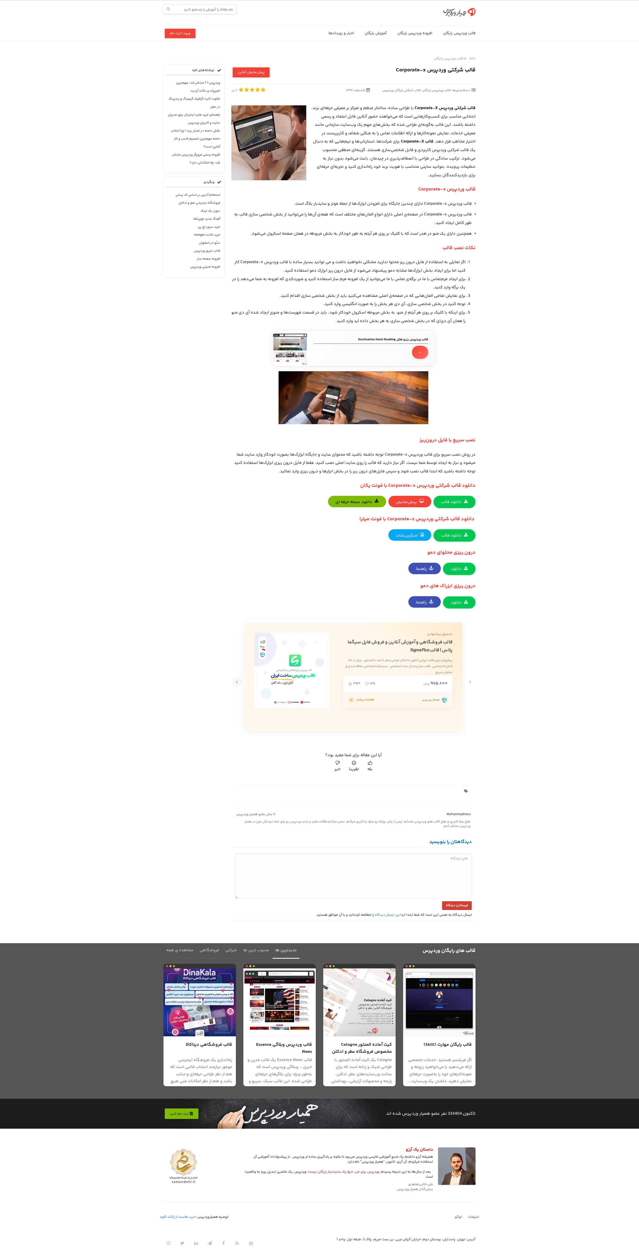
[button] (470, 682)
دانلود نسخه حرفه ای (353, 502)
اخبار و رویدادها (341, 33)
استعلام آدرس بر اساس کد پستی (197, 194)
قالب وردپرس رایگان (459, 33)
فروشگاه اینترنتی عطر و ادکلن (199, 202)
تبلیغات (473, 1217)
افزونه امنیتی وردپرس (205, 266)
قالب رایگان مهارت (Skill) (448, 1044)
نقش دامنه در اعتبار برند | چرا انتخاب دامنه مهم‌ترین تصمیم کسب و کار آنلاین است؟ (195, 138)
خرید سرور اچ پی (209, 226)
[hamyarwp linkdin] (196, 1243)
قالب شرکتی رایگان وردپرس (401, 90)
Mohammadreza (459, 814)
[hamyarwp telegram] (210, 1243)
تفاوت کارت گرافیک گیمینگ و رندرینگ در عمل (194, 102)
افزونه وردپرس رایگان (414, 33)
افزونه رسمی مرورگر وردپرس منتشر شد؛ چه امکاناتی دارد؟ (196, 158)
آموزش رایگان (376, 33)
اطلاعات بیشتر (365, 699)
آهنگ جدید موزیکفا (206, 218)
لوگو (458, 1217)
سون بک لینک (210, 210)
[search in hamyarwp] (168, 9)
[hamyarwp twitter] (182, 1243)
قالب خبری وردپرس (207, 250)
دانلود (456, 569)
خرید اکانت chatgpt (207, 234)
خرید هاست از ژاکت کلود (177, 1217)
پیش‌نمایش (406, 502)
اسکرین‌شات (407, 535)
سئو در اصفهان (209, 242)
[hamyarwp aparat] (251, 1243)
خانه (472, 58)
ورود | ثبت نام (180, 33)
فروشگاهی (209, 950)
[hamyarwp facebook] (223, 1243)
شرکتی (231, 950)
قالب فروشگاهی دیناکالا (209, 1044)
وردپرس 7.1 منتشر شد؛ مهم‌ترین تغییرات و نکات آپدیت (198, 86)
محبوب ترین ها (256, 950)
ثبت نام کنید (179, 1114)
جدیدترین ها (286, 950)
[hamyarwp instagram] (168, 1243)
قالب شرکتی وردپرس (450, 150)
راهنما (421, 569)
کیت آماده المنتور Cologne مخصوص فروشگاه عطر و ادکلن (362, 1048)
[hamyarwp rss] (237, 1243)
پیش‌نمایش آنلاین (251, 72)
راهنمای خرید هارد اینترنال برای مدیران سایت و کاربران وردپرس (194, 118)
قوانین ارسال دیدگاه (390, 915)
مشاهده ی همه (179, 950)
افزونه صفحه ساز (208, 258)
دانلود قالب (451, 502)
